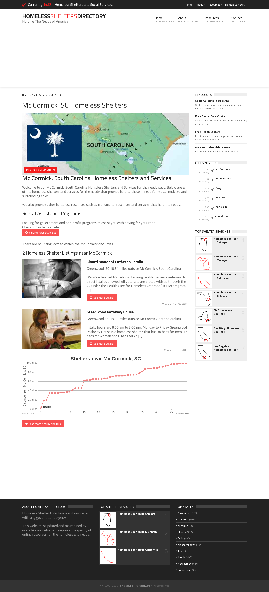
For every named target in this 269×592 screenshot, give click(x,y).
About (199, 4)
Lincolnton (222, 216)
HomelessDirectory (64, 15)
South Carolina (39, 95)
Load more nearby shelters (44, 424)
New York (183, 513)
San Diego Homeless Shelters (226, 330)
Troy (218, 188)
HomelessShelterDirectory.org (134, 586)
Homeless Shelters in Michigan (226, 258)
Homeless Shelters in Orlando (226, 294)
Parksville (221, 207)
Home (188, 4)
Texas (181, 551)
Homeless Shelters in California (226, 276)
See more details (102, 298)
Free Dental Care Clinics (210, 116)
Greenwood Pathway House (110, 312)
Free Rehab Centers (207, 132)
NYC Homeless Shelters (223, 312)
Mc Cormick (57, 95)
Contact (238, 19)
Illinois (181, 557)
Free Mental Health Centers (212, 147)
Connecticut (184, 570)
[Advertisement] (134, 59)
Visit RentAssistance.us (42, 232)
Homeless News (235, 4)
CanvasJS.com (182, 414)
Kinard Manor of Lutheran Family (115, 262)
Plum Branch (223, 178)
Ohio (181, 538)
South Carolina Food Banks (212, 100)
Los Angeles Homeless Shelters (226, 347)
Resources (214, 4)
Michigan (183, 526)
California (183, 519)
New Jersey (185, 563)
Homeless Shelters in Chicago (226, 240)
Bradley (220, 197)
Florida (182, 532)
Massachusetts (187, 545)
